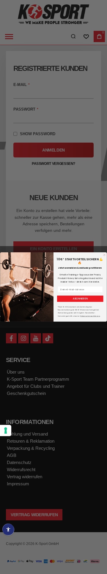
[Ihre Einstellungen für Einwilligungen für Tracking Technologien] (5, 430)
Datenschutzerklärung (90, 316)
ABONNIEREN (80, 298)
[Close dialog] (104, 254)
